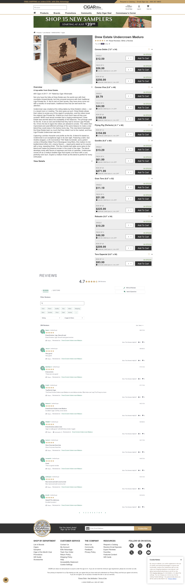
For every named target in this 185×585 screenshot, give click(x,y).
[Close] (181, 560)
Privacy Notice (172, 579)
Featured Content (110, 554)
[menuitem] (36, 13)
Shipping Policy (66, 557)
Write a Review (127, 40)
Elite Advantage (66, 549)
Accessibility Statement (69, 562)
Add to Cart (143, 58)
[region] (165, 570)
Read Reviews (114, 40)
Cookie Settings (158, 573)
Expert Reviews (109, 549)
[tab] (130, 288)
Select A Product (149, 49)
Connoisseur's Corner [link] (126, 13)
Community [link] (86, 13)
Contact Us (64, 544)
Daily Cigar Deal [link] (104, 13)
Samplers (37, 549)
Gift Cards (107, 557)
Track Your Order (66, 552)
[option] (37, 39)
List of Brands (39, 544)
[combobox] (50, 7)
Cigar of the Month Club (43, 552)
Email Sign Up (142, 1)
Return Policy (65, 554)
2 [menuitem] (85, 512)
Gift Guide (37, 557)
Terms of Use (102, 578)
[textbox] (144, 326)
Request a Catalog (127, 1)
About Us (88, 544)
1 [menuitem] (83, 512)
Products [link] (44, 13)
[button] (46, 37)
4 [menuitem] (90, 512)
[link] (35, 13)
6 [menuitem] (94, 512)
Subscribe (142, 528)
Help (62, 559)
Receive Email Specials (112, 547)
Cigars (63, 32)
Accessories (38, 559)
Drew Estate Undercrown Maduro (72, 340)
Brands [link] (57, 13)
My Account (64, 547)
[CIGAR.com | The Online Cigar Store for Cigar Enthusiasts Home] (92, 7)
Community (89, 547)
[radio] (43, 308)
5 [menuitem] (92, 512)
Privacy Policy (90, 552)
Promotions (38, 554)
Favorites (107, 552)
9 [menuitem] (101, 512)
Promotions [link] (70, 13)
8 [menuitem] (99, 512)
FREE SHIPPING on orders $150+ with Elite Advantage (46, 1)
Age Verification (92, 578)
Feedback (88, 549)
